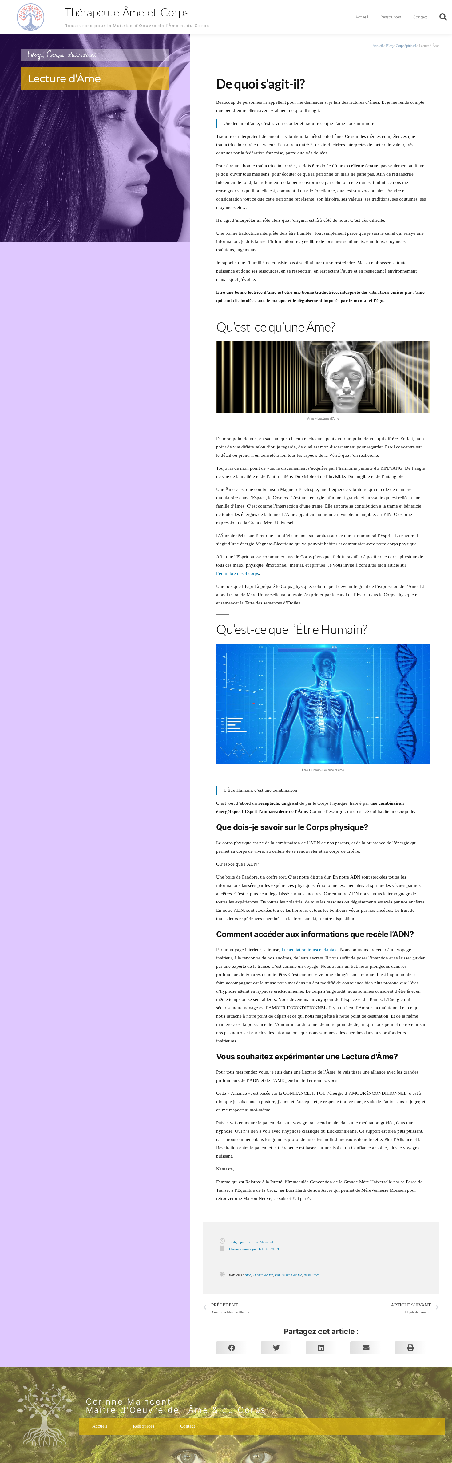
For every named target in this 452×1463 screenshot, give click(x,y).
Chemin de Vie (263, 1275)
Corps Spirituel (71, 55)
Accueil (361, 17)
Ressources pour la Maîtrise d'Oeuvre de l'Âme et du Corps (137, 25)
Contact (420, 17)
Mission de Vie (292, 1275)
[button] (443, 17)
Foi (277, 1275)
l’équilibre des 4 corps (237, 573)
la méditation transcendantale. (310, 950)
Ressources (390, 17)
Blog (34, 55)
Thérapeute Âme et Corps (127, 12)
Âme (248, 1275)
